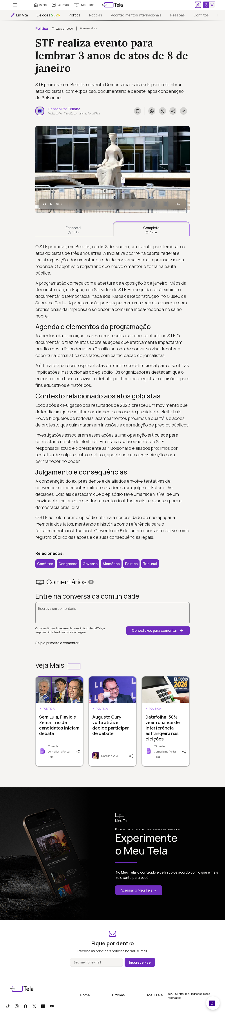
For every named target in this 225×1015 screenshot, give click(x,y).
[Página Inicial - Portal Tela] (112, 4)
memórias (111, 563)
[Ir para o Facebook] (25, 1006)
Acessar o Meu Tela (136, 890)
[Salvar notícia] (137, 111)
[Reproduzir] (51, 204)
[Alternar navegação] (15, 4)
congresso (67, 563)
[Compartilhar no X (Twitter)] (162, 111)
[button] (158, 630)
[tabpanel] (112, 392)
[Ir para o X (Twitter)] (34, 1006)
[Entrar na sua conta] (198, 5)
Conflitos (201, 15)
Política (74, 15)
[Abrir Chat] (213, 1003)
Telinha (74, 109)
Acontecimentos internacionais (136, 15)
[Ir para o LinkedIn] (43, 1006)
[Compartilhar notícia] (172, 111)
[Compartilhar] (78, 751)
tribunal (150, 563)
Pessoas (177, 15)
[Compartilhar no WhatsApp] (151, 111)
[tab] (73, 228)
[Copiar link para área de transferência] (183, 111)
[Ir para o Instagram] (16, 1006)
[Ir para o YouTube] (51, 1006)
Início (43, 5)
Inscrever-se (140, 962)
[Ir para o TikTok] (8, 1006)
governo (90, 563)
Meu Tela (87, 5)
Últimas (63, 5)
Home (85, 995)
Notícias (95, 15)
